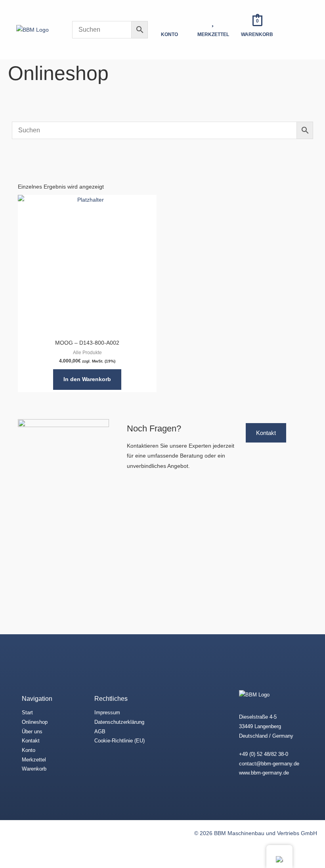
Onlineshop (35, 722)
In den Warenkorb (87, 379)
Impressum (107, 712)
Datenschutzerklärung (119, 722)
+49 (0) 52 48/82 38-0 (263, 754)
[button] (302, 29)
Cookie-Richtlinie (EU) (119, 741)
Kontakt (31, 741)
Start (27, 712)
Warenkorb (34, 769)
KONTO (169, 34)
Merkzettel (34, 760)
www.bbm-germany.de (264, 773)
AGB (99, 731)
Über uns (32, 731)
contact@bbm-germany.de (269, 764)
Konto (28, 750)
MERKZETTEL (213, 34)
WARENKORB (257, 34)
